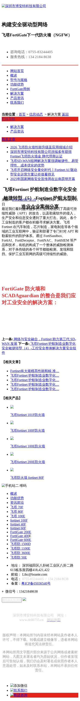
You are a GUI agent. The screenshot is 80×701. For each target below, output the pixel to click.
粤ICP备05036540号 (36, 583)
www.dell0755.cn (24, 200)
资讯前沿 (17, 502)
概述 (13, 75)
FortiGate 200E (20, 532)
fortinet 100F (19, 520)
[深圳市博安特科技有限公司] (24, 10)
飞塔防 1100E (20, 548)
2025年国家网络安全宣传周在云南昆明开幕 (42, 179)
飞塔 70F (16, 507)
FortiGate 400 (19, 536)
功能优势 (17, 84)
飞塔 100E (17, 516)
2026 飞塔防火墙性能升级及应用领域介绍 (41, 147)
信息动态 (36, 114)
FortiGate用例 (20, 89)
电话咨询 (20, 695)
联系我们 (17, 102)
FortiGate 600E (20, 540)
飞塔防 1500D (20, 544)
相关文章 (8, 139)
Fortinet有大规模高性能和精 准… (34, 371)
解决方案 (17, 93)
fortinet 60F (18, 528)
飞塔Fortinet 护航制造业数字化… (34, 375)
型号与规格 (18, 80)
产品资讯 (17, 98)
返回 (65, 114)
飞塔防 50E (18, 557)
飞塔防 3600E (20, 553)
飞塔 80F (16, 511)
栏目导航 (8, 119)
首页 (22, 114)
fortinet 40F (18, 524)
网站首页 (17, 71)
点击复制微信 (11, 599)
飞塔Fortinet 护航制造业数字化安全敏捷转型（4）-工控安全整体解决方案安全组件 (39, 348)
